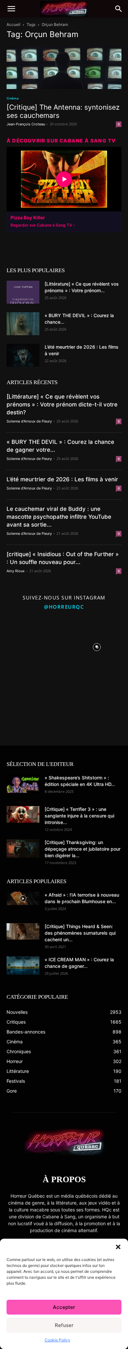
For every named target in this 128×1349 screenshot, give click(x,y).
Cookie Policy (57, 1340)
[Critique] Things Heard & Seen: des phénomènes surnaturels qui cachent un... (80, 933)
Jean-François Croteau (26, 124)
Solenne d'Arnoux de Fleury (29, 421)
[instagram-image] (31, 645)
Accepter (64, 1307)
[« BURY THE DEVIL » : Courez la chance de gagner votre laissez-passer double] (23, 323)
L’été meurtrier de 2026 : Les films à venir (62, 479)
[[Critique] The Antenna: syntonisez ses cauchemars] (64, 67)
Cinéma (13, 98)
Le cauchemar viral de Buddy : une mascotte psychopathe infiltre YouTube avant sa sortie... (59, 517)
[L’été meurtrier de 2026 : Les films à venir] (23, 355)
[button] (118, 1247)
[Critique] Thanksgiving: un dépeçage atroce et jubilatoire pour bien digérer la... (82, 848)
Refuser (64, 1325)
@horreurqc (64, 606)
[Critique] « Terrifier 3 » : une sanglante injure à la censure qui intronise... (79, 815)
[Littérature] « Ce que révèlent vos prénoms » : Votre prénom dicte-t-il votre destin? (62, 404)
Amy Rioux (16, 571)
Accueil (13, 24)
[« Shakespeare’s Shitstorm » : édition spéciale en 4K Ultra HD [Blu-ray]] (23, 783)
